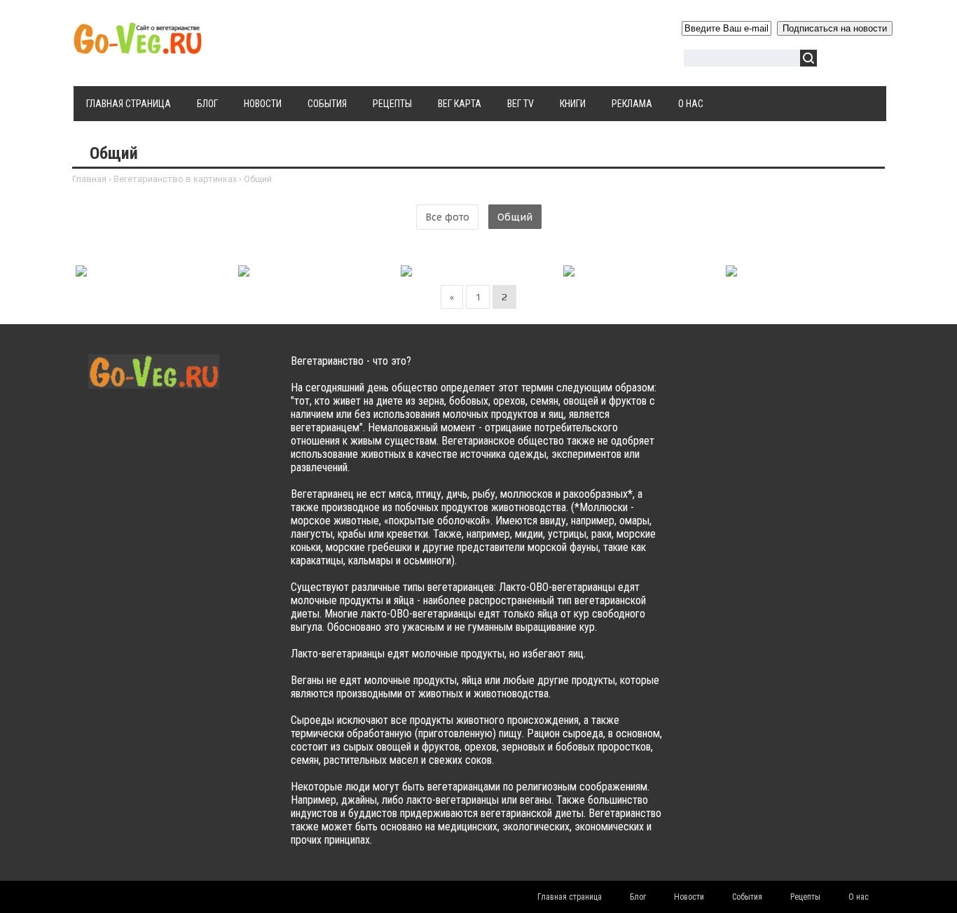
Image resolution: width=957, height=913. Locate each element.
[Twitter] (734, 375)
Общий (514, 217)
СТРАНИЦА (183, 268)
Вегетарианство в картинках (175, 179)
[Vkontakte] (707, 375)
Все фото (447, 217)
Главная (89, 179)
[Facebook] (762, 375)
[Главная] (137, 47)
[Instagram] (816, 375)
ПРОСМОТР (122, 268)
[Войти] (835, 60)
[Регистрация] (868, 60)
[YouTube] (789, 375)
